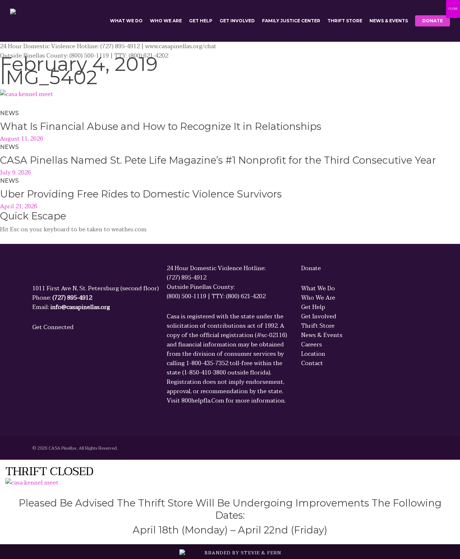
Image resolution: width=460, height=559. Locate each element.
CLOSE (452, 8)
